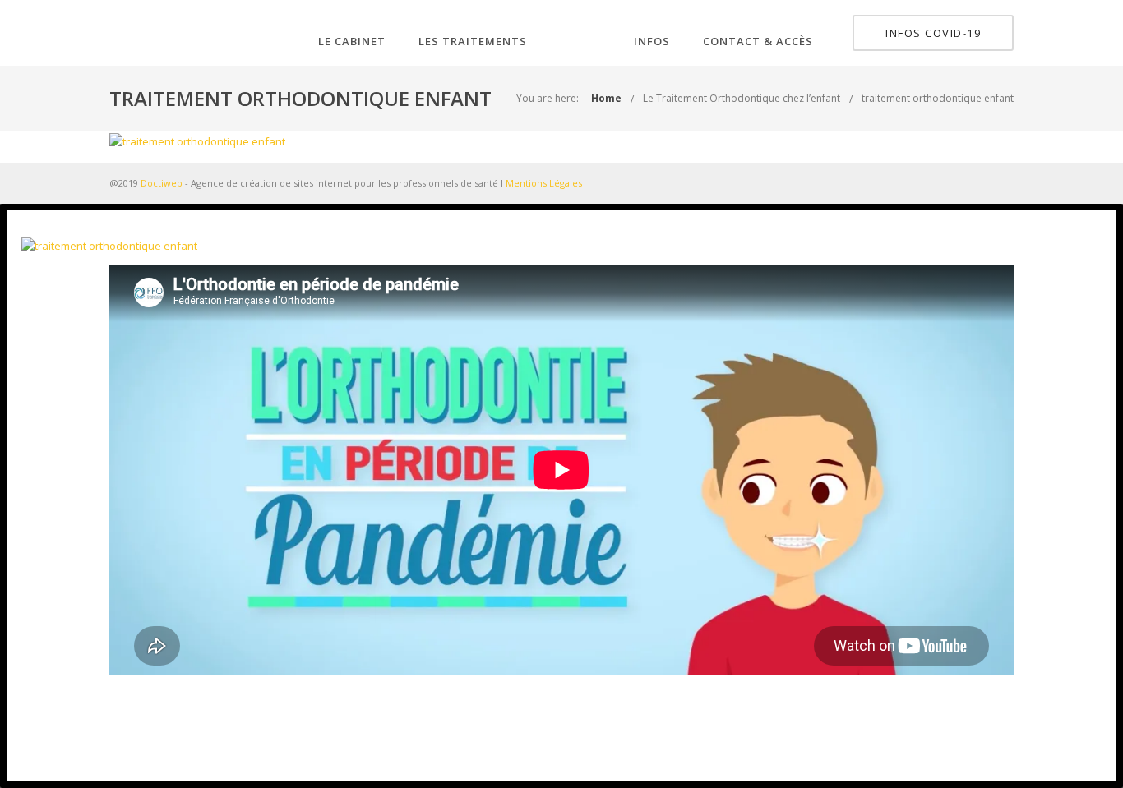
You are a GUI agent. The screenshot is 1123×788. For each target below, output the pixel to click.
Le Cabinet (352, 41)
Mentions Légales (544, 183)
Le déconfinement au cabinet (562, 728)
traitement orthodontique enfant (938, 98)
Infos (652, 41)
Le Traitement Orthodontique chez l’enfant (741, 98)
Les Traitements (472, 41)
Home (606, 98)
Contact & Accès (758, 41)
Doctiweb (162, 183)
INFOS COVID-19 (933, 32)
